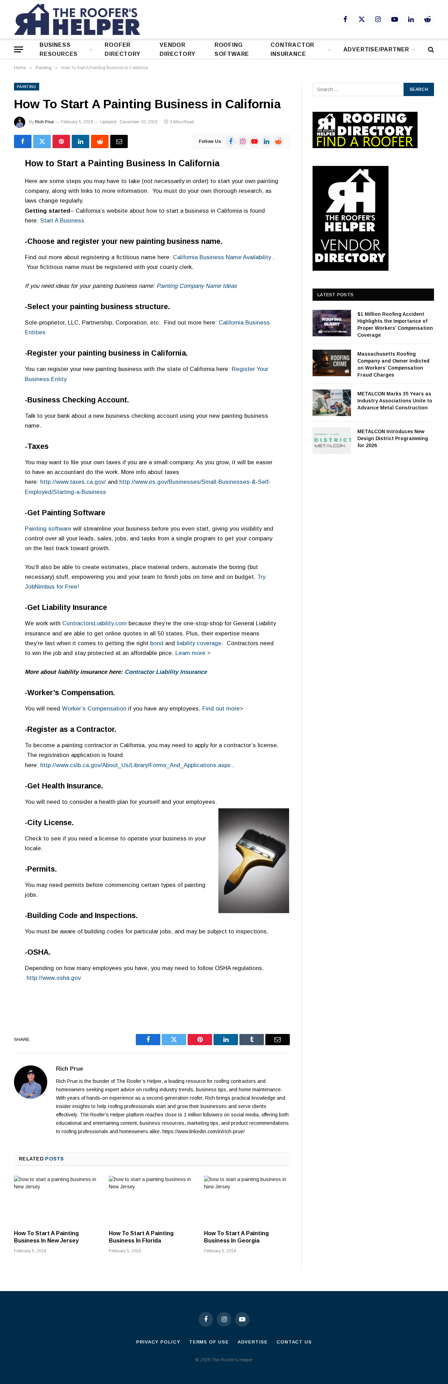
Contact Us (294, 1342)
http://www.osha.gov (54, 978)
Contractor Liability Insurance (166, 672)
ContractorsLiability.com (94, 623)
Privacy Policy (158, 1342)
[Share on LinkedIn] (80, 141)
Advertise (253, 1342)
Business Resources (59, 49)
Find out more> (222, 708)
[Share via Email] (119, 141)
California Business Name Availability (222, 257)
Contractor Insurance (292, 49)
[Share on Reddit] (99, 141)
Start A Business (62, 220)
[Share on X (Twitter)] (42, 141)
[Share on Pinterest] (61, 141)
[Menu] (18, 49)
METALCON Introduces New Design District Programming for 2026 (392, 438)
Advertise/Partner (376, 49)
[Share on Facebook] (22, 141)
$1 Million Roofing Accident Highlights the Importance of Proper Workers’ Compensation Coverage (395, 324)
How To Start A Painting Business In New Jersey (46, 1237)
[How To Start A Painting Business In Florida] (152, 1200)
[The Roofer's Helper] (77, 19)
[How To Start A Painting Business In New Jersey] (57, 1200)
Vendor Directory (177, 49)
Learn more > (193, 653)
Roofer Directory (122, 49)
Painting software (48, 528)
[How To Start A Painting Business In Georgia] (247, 1200)
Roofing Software (232, 49)
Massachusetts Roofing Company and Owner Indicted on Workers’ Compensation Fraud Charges (393, 364)
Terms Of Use (209, 1342)
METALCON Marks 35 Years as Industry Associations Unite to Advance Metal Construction (394, 400)
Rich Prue (44, 121)
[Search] (430, 49)
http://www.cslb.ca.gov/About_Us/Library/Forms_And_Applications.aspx (135, 765)
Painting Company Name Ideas (196, 286)
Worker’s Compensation (94, 708)
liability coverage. (200, 643)
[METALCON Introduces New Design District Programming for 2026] (332, 440)
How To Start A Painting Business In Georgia (236, 1237)
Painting (26, 87)
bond (156, 643)
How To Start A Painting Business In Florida (141, 1237)
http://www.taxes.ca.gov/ (73, 482)
